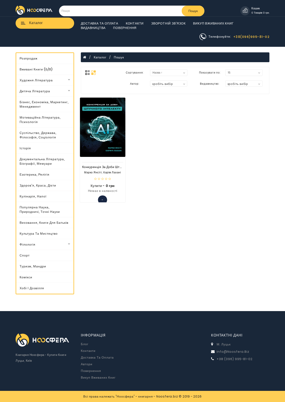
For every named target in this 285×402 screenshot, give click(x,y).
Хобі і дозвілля (32, 288)
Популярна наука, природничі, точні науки (40, 209)
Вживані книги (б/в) (36, 69)
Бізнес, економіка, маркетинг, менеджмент (44, 104)
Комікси (26, 277)
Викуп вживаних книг (213, 23)
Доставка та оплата (99, 23)
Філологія (27, 244)
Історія (25, 148)
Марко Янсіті (93, 172)
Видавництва (93, 28)
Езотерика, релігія (34, 174)
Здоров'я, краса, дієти (38, 185)
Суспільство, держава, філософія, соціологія (38, 135)
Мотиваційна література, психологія (40, 119)
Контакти (135, 23)
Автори (86, 364)
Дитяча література (35, 91)
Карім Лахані (112, 172)
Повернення (124, 28)
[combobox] (168, 83)
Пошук (193, 11)
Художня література (36, 80)
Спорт (25, 255)
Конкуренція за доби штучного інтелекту (113, 167)
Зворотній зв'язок (168, 23)
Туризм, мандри (33, 266)
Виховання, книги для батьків (44, 222)
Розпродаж (28, 58)
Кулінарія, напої (33, 196)
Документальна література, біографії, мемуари (42, 161)
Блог (84, 344)
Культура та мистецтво (39, 233)
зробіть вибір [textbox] (162, 84)
